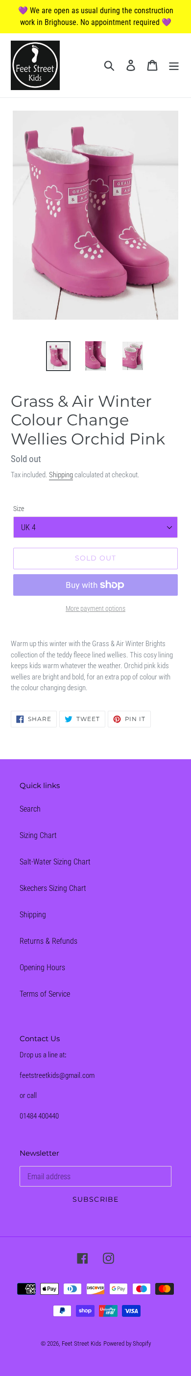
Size (18, 509)
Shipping (61, 474)
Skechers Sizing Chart (53, 888)
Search (30, 809)
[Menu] (174, 65)
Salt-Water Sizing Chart (55, 861)
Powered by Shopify (127, 1343)
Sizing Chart (38, 835)
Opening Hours (42, 967)
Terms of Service (45, 994)
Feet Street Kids (81, 1343)
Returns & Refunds (48, 941)
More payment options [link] (95, 608)
